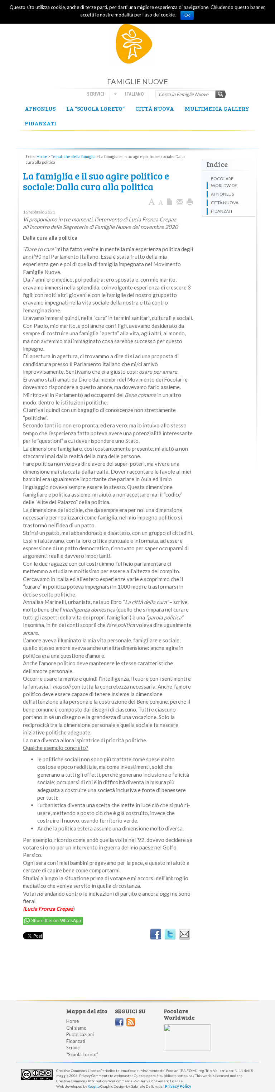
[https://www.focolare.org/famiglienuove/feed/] (130, 1022)
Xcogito (94, 1086)
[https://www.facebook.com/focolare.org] (119, 1022)
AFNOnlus (40, 108)
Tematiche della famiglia (73, 156)
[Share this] (180, 202)
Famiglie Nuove (137, 46)
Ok (187, 15)
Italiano (134, 94)
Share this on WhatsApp (56, 920)
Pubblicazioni (80, 1034)
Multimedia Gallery (217, 108)
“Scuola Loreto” (82, 1054)
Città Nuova (154, 108)
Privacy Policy (178, 1086)
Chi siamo (76, 1028)
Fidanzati (40, 123)
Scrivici (95, 94)
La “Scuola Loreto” (95, 108)
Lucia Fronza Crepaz (48, 908)
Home (42, 156)
